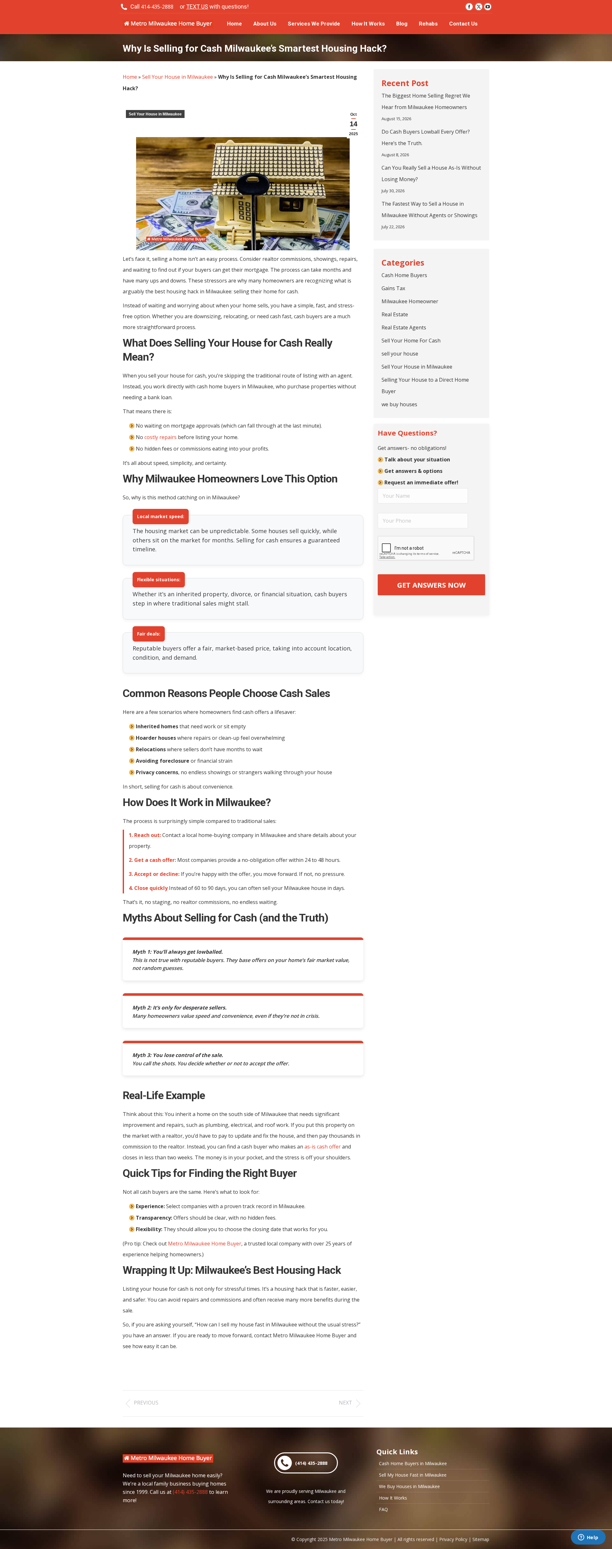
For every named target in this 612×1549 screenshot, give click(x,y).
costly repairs (160, 437)
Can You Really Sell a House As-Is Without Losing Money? (431, 173)
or (214, 6)
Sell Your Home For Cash (411, 340)
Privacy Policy (453, 1539)
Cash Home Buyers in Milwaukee (413, 1463)
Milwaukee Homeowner (410, 301)
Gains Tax (393, 288)
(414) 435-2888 (190, 1491)
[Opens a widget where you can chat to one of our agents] (588, 1538)
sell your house (400, 353)
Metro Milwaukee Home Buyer (204, 1243)
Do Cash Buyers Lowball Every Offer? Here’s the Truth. (426, 137)
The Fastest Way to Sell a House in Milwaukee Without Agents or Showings (429, 209)
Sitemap (480, 1539)
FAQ (383, 1509)
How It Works (393, 1498)
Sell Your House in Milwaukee (177, 76)
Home (130, 76)
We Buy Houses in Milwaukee (409, 1486)
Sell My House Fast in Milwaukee (413, 1475)
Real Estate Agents (404, 327)
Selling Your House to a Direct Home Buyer (425, 385)
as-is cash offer (322, 1146)
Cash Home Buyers (404, 275)
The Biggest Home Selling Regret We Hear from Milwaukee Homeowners (426, 101)
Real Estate (395, 314)
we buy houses (399, 404)
